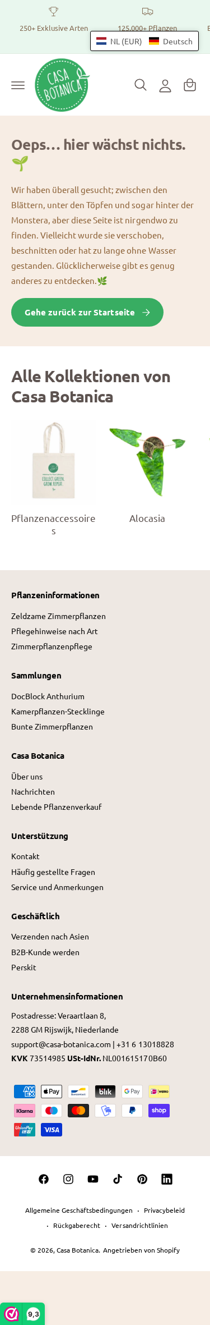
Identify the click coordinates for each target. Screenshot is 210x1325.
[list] (105, 26)
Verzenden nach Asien (50, 936)
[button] (18, 84)
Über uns (27, 776)
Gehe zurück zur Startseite (80, 312)
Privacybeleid (164, 1209)
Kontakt (25, 856)
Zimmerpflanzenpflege (51, 646)
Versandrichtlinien (139, 1225)
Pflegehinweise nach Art (54, 631)
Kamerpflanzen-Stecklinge (58, 711)
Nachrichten (33, 791)
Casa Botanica (78, 1249)
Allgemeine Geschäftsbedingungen (79, 1209)
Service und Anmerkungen (57, 887)
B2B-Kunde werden (45, 952)
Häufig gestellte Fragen (53, 871)
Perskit (23, 967)
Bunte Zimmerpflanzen (52, 726)
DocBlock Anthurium (48, 696)
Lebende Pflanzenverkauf (56, 806)
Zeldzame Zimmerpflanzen (58, 616)
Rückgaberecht (76, 1225)
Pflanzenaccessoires (53, 524)
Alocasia (147, 518)
